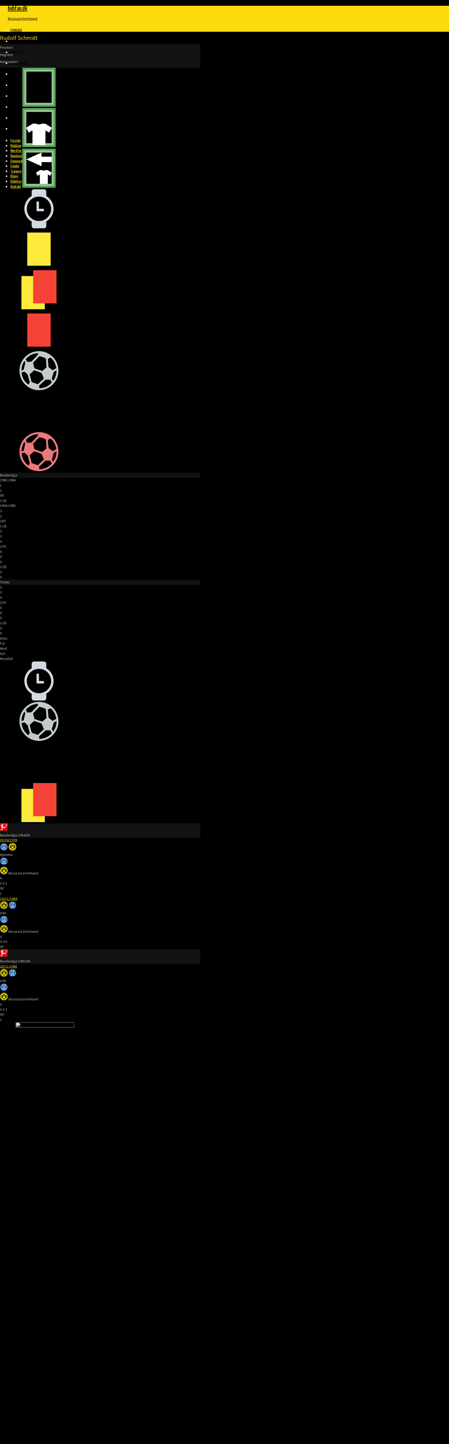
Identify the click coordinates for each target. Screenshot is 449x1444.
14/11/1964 (8, 898)
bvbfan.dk (17, 8)
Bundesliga (19, 63)
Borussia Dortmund (22, 18)
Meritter (17, 52)
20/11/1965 (8, 966)
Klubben (16, 41)
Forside (16, 30)
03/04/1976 (8, 840)
